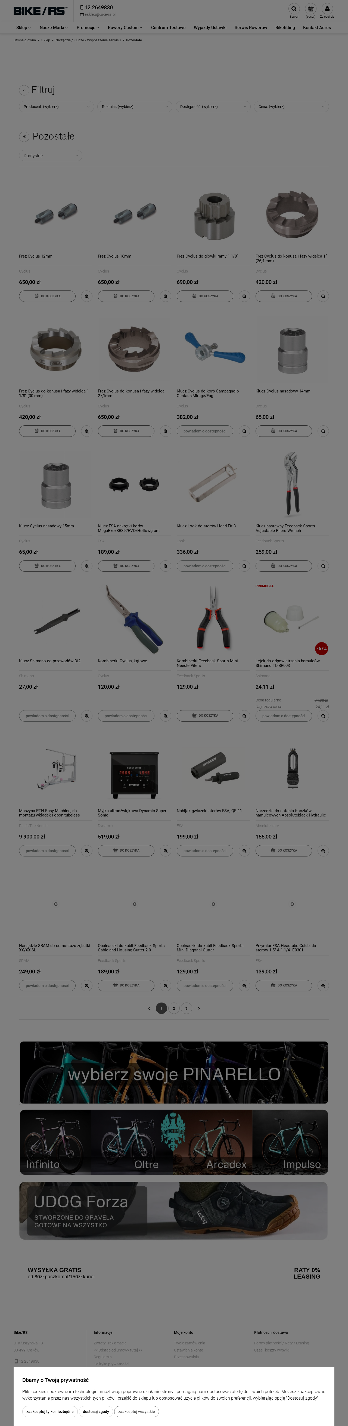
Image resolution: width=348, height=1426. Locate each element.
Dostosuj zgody (96, 1411)
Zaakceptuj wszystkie (136, 1411)
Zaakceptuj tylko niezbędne (50, 1411)
